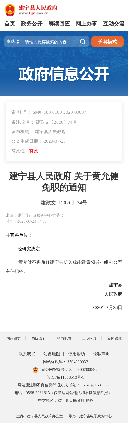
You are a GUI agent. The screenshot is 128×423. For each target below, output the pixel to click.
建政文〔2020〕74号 (64, 203)
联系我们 (27, 354)
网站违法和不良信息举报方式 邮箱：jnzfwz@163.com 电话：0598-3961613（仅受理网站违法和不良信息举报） (63, 389)
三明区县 (89, 338)
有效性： (24, 150)
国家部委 (13, 338)
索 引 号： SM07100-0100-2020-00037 (48, 112)
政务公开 (32, 24)
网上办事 (86, 24)
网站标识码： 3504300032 (65, 362)
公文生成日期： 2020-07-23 (38, 141)
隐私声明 (101, 354)
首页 (9, 24)
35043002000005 (83, 369)
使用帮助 (76, 354)
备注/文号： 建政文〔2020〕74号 (44, 122)
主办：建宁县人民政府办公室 (39, 416)
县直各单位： (19, 234)
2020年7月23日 (90, 307)
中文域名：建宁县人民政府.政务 (65, 400)
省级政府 (39, 338)
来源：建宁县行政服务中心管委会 (35, 215)
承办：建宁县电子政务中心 (90, 416)
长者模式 (107, 41)
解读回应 (59, 24)
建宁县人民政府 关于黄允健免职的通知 (64, 181)
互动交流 (114, 24)
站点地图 (51, 354)
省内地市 (64, 338)
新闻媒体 (114, 338)
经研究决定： (31, 248)
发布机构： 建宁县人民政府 (38, 131)
